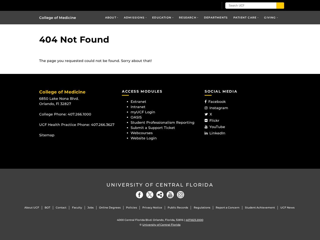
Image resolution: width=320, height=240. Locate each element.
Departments (216, 17)
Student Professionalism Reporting (162, 122)
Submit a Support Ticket (153, 128)
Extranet (138, 102)
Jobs (91, 207)
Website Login (144, 138)
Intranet (138, 107)
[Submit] (280, 5)
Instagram (218, 108)
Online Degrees (110, 207)
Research (187, 17)
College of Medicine (57, 18)
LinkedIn (217, 133)
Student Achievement (260, 207)
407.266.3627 (103, 125)
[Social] (160, 194)
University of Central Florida (160, 185)
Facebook (217, 102)
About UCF (31, 207)
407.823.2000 (194, 220)
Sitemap (46, 135)
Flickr (214, 120)
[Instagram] (180, 194)
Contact (61, 207)
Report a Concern (227, 207)
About (110, 17)
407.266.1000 (79, 114)
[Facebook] (139, 194)
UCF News (287, 207)
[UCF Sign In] (205, 5)
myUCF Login (143, 112)
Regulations (202, 207)
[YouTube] (170, 194)
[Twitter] (149, 194)
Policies (131, 207)
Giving (270, 17)
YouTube (217, 127)
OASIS (136, 117)
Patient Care (244, 17)
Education (161, 17)
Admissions (134, 17)
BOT (47, 207)
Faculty (77, 207)
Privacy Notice (152, 207)
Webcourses (142, 133)
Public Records (178, 207)
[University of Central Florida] (71, 5)
